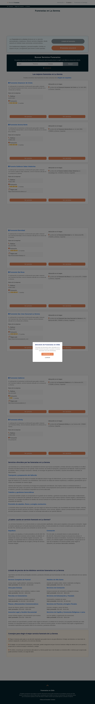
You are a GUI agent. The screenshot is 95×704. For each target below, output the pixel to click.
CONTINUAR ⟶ (47, 354)
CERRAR (47, 357)
